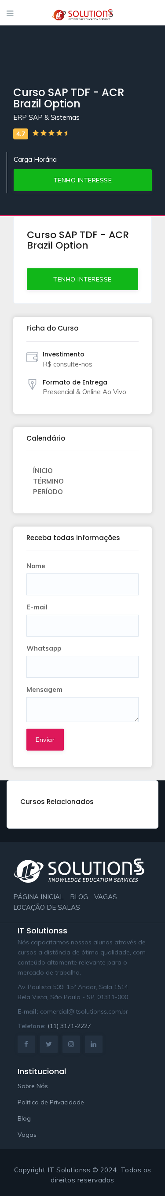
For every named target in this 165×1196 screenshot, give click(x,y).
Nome (35, 566)
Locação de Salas (46, 907)
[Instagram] (71, 1044)
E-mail (37, 607)
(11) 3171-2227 (69, 1026)
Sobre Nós (33, 1086)
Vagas (105, 897)
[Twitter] (49, 1044)
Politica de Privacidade (51, 1102)
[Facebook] (26, 1044)
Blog (79, 897)
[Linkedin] (94, 1044)
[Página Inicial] (82, 13)
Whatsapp (43, 648)
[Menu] (10, 13)
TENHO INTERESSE (83, 180)
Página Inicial (38, 897)
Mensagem (44, 689)
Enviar (45, 740)
